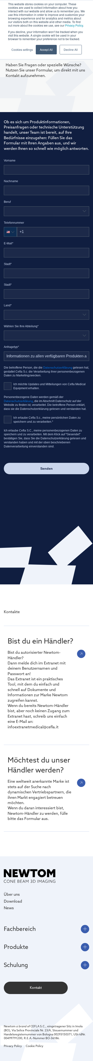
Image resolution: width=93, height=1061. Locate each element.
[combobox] (46, 211)
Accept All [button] (46, 49)
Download (13, 901)
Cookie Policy (34, 1046)
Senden (46, 468)
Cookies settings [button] (22, 49)
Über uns (12, 894)
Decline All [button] (71, 49)
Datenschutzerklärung (58, 367)
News (9, 907)
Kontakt (36, 987)
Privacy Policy (74, 25)
